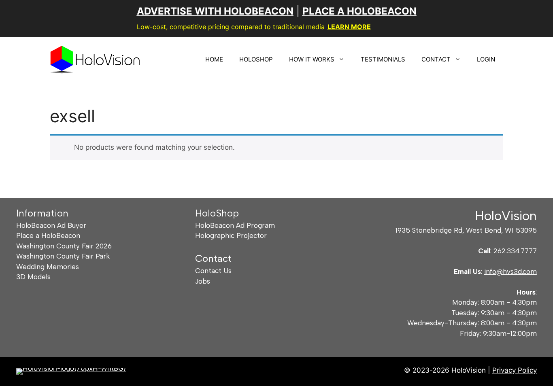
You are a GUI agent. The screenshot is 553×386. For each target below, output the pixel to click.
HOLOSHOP (256, 59)
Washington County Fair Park (63, 256)
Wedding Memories (47, 267)
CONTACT (436, 59)
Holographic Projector (231, 235)
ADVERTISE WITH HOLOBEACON (215, 11)
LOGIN (486, 59)
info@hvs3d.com (510, 271)
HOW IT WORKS (311, 59)
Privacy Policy (514, 370)
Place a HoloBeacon (48, 235)
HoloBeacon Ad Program (235, 225)
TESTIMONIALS (383, 59)
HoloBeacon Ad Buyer (51, 225)
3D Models (33, 277)
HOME (214, 59)
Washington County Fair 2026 (64, 246)
